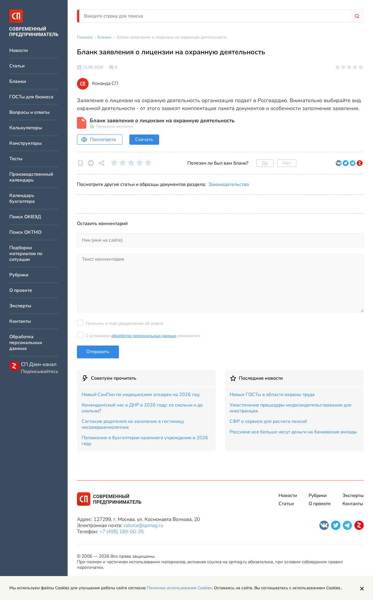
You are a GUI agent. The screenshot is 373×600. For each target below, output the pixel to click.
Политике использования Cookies (179, 588)
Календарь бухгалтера (22, 199)
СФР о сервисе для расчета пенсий (268, 421)
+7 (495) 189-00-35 (121, 531)
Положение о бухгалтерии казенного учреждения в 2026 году (145, 440)
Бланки (17, 82)
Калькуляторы (25, 128)
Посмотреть (103, 139)
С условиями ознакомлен (143, 336)
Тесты (15, 159)
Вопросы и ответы (29, 112)
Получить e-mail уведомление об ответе (124, 323)
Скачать (144, 139)
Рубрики (18, 275)
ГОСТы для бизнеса (31, 97)
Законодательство (228, 184)
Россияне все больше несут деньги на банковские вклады (293, 432)
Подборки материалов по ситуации (25, 254)
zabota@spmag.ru (143, 525)
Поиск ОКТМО (25, 232)
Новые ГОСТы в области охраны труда (272, 394)
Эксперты (20, 306)
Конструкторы (25, 143)
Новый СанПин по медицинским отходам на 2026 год (140, 394)
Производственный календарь (31, 177)
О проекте (20, 290)
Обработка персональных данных (25, 343)
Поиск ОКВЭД (25, 217)
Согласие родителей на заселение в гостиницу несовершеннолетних (133, 424)
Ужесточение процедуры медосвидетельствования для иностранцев (290, 408)
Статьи (16, 66)
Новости (18, 51)
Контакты (20, 321)
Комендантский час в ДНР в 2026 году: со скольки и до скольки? (142, 408)
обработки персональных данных (143, 336)
